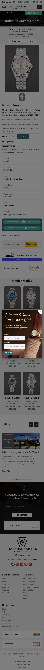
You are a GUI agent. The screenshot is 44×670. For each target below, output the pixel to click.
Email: (7, 342)
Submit (8, 353)
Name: (7, 334)
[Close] (40, 312)
